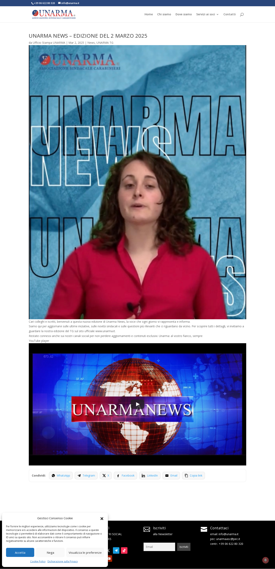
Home (149, 14)
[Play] (137, 404)
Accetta (20, 552)
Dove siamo (184, 14)
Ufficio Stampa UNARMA (49, 43)
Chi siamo (164, 14)
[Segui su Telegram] (116, 550)
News (91, 43)
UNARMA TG (104, 43)
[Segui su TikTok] (124, 550)
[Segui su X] (108, 550)
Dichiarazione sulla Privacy (63, 561)
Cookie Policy (37, 561)
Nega (50, 552)
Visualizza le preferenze (85, 552)
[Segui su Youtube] (109, 558)
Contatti (229, 14)
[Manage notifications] (265, 560)
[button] (102, 518)
